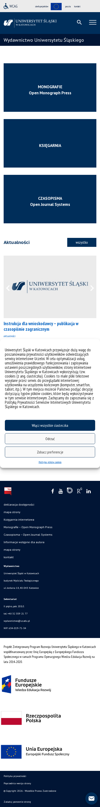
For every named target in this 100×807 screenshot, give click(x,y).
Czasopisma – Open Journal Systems (28, 534)
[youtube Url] (60, 491)
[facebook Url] (52, 491)
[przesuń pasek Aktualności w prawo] (89, 287)
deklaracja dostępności (19, 504)
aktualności (10, 336)
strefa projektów (41, 6)
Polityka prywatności (15, 776)
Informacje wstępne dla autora (24, 542)
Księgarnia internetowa (19, 519)
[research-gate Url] (79, 491)
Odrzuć (50, 438)
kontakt (77, 6)
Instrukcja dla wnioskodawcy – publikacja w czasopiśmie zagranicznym (41, 326)
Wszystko (82, 242)
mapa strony (12, 512)
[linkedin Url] (88, 491)
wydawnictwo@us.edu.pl (17, 620)
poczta (68, 6)
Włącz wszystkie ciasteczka (50, 425)
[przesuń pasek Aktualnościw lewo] (11, 287)
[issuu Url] (70, 491)
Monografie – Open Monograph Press (28, 527)
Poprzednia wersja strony (17, 783)
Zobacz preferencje (50, 452)
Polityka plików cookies (50, 462)
